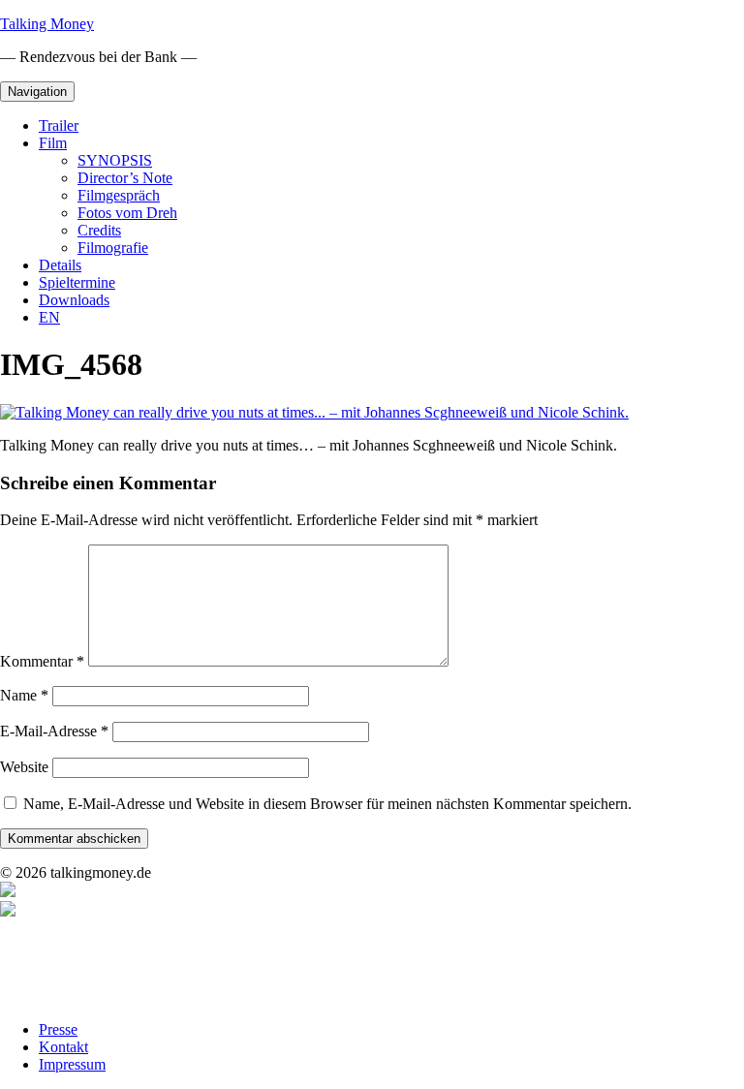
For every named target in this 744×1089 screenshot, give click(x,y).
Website (24, 767)
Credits (99, 230)
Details (60, 265)
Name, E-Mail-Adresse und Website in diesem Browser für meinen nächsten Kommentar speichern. (327, 803)
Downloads (74, 300)
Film (53, 143)
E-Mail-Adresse (54, 731)
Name (24, 695)
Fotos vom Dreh (127, 212)
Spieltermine (77, 282)
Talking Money (47, 24)
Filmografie (113, 247)
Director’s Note (125, 178)
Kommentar (42, 661)
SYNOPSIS (115, 160)
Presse (58, 1029)
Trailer (58, 125)
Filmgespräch (119, 195)
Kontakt (63, 1047)
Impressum (72, 1064)
